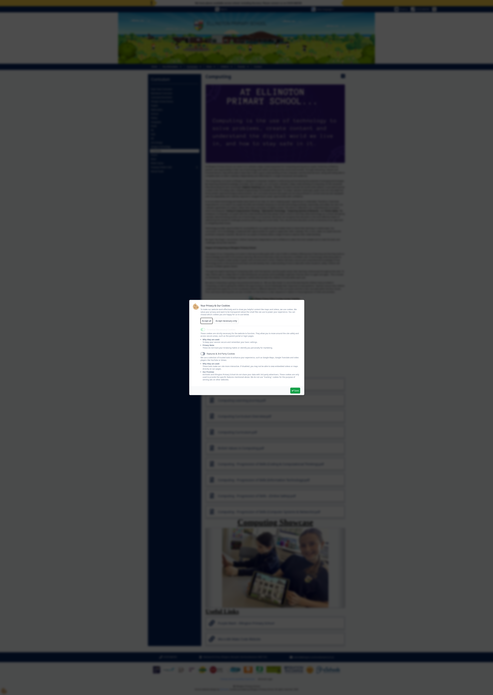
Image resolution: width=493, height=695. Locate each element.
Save (296, 390)
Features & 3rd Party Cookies (221, 353)
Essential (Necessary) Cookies (221, 329)
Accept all (206, 320)
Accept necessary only (226, 320)
